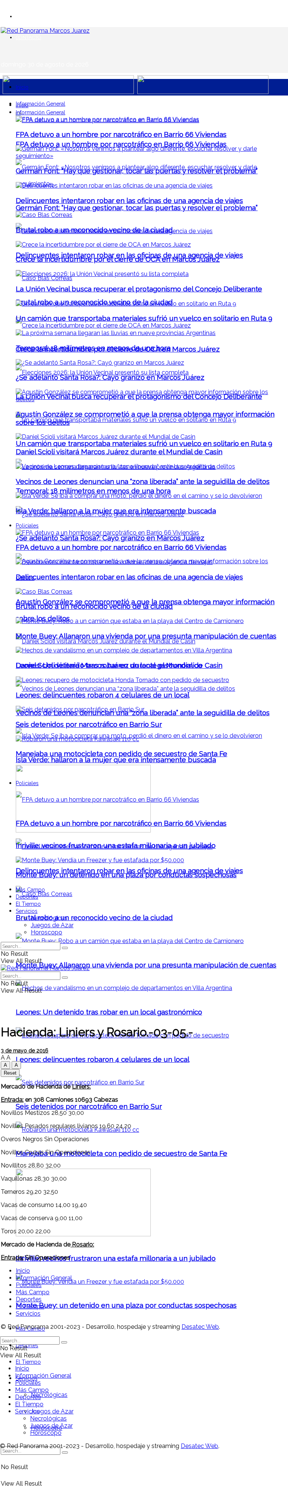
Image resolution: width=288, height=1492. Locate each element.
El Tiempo (28, 1362)
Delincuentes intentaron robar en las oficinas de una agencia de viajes (129, 200)
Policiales (27, 526)
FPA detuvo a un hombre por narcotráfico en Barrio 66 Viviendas (121, 144)
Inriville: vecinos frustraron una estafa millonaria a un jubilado (116, 1258)
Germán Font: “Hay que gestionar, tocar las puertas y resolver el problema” (137, 207)
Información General (40, 104)
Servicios (27, 911)
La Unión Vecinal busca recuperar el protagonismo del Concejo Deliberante (139, 289)
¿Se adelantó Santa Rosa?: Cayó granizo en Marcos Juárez (110, 538)
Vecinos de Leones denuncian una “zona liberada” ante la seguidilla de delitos (143, 481)
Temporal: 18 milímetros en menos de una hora (93, 491)
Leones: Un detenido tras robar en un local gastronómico (109, 1012)
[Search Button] (65, 1452)
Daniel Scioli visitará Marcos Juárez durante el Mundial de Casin (119, 451)
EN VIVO (25, 16)
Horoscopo (46, 932)
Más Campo (30, 890)
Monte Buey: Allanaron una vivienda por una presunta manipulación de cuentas (146, 965)
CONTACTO (28, 37)
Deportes (27, 897)
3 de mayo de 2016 (24, 1051)
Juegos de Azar (52, 1411)
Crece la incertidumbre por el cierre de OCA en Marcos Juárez (118, 259)
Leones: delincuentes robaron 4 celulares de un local (102, 1059)
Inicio (22, 87)
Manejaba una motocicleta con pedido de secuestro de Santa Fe (121, 1153)
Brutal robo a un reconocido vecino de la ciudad (94, 917)
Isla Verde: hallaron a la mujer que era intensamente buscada (116, 759)
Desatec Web (200, 1326)
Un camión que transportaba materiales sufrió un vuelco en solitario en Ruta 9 (144, 443)
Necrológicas (49, 1394)
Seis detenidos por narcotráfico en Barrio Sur (89, 1106)
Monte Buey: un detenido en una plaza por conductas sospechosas (126, 1305)
